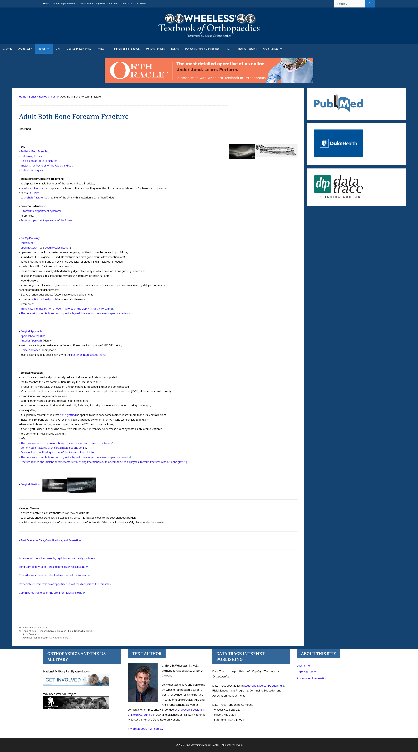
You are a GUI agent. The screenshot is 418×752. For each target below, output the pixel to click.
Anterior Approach (31, 340)
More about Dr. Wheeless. (146, 728)
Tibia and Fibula (65, 631)
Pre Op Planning (30, 238)
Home (46, 3)
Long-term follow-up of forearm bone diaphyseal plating (52, 566)
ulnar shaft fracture (32, 197)
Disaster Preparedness (79, 48)
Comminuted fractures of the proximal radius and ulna (52, 447)
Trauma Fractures (247, 48)
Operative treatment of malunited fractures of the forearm (53, 575)
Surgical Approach (31, 331)
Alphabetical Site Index (107, 3)
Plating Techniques (32, 170)
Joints (100, 48)
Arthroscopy (25, 48)
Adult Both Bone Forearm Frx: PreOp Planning (45, 637)
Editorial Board (86, 3)
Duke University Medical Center (202, 744)
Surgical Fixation (30, 484)
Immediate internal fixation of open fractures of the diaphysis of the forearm (66, 308)
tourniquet (27, 242)
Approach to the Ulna (33, 336)
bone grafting (68, 415)
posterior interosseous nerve (88, 354)
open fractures (29, 247)
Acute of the (47, 220)
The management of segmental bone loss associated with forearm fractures (65, 443)
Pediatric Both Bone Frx (34, 151)
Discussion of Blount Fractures (39, 160)
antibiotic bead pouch (44, 299)
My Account (141, 3)
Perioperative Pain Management (202, 48)
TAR (229, 48)
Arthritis (7, 48)
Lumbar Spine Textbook (127, 48)
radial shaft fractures (33, 188)
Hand (25, 631)
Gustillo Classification (57, 247)
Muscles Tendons (155, 48)
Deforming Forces (31, 156)
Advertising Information (63, 3)
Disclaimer (304, 665)
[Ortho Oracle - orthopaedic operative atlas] (209, 82)
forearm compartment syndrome (42, 211)
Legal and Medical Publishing (263, 685)
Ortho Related (270, 48)
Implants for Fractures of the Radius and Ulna (47, 165)
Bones (41, 48)
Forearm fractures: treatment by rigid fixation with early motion (56, 558)
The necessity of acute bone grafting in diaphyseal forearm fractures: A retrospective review (75, 313)
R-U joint (34, 193)
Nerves (175, 48)
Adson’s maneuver (32, 634)
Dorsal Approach (30, 350)
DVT (58, 48)
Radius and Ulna (38, 627)
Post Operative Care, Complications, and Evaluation (51, 540)
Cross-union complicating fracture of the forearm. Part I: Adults (57, 452)
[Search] (370, 4)
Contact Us (127, 3)
